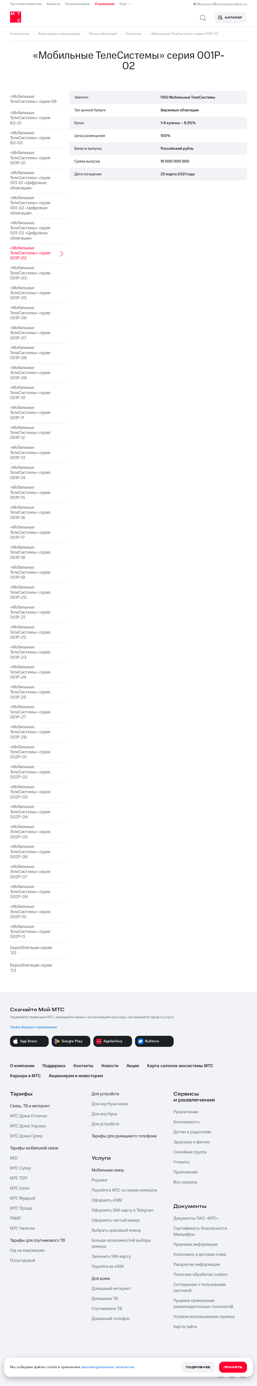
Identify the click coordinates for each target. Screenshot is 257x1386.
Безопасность (186, 1122)
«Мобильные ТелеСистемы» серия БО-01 (30, 118)
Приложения (185, 1172)
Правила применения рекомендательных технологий (203, 1304)
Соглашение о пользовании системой (199, 1288)
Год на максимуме (27, 1251)
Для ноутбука (104, 1114)
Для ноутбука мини (110, 1104)
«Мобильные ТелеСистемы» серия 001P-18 (30, 552)
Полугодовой (22, 1261)
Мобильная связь (108, 1170)
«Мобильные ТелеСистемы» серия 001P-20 (30, 592)
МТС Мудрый (22, 1198)
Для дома (101, 1279)
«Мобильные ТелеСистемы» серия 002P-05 (30, 832)
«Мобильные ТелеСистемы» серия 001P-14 (30, 472)
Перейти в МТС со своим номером (124, 1190)
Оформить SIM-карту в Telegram (123, 1210)
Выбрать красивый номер (116, 1230)
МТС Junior (20, 1188)
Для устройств (105, 1094)
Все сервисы (185, 1182)
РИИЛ (15, 1218)
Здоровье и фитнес (191, 1142)
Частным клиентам (26, 4)
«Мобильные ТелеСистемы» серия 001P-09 (30, 373)
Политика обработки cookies (200, 1275)
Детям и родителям (192, 1132)
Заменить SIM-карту (111, 1257)
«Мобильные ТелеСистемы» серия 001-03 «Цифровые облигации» (30, 231)
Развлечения (185, 1112)
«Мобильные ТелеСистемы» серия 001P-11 (30, 412)
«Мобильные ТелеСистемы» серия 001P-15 (30, 492)
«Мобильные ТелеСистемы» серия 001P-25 (30, 692)
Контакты (83, 1066)
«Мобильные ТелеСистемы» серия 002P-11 (30, 931)
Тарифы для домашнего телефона (124, 1136)
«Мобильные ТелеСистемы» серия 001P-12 (30, 433)
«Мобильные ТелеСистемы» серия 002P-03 (30, 792)
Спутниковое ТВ (107, 1309)
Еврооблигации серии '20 (31, 950)
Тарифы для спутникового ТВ (37, 1240)
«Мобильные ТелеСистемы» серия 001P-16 (30, 512)
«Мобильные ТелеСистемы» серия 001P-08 (30, 352)
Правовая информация (195, 1245)
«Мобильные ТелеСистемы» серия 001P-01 (30, 158)
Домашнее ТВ (105, 1299)
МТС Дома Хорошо (28, 1126)
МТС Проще (21, 1208)
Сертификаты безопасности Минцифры (200, 1231)
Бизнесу (53, 4)
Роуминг (100, 1180)
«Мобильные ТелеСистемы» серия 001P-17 (30, 532)
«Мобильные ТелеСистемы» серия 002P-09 (30, 892)
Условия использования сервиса (204, 1317)
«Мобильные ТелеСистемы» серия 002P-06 (30, 851)
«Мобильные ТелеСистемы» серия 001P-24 (30, 672)
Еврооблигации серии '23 (31, 968)
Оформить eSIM (107, 1200)
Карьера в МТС (25, 1076)
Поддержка (54, 1066)
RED (14, 1158)
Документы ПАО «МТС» (196, 1218)
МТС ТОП (18, 1178)
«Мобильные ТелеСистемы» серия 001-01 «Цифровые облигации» (30, 180)
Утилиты (181, 1162)
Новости (109, 1066)
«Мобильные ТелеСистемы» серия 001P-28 (30, 732)
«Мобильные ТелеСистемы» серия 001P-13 (30, 452)
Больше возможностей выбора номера (121, 1243)
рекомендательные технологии (108, 1367)
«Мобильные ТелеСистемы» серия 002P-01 (30, 752)
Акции (132, 1066)
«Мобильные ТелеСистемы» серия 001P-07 (30, 333)
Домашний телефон (111, 1319)
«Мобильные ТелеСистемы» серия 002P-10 (30, 911)
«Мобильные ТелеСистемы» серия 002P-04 (30, 812)
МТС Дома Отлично (28, 1116)
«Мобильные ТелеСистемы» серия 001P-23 (30, 652)
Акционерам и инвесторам (76, 1076)
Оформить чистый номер (116, 1220)
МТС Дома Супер (26, 1136)
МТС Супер (20, 1168)
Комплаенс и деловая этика (199, 1255)
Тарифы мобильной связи (34, 1148)
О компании (104, 4)
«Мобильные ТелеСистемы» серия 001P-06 (30, 313)
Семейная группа (190, 1152)
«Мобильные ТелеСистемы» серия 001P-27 (30, 712)
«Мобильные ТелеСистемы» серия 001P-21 (30, 612)
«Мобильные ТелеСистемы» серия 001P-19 (30, 572)
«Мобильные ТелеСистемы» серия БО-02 (30, 138)
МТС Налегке (22, 1228)
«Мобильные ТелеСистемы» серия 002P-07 (30, 872)
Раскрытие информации (196, 1265)
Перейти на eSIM (108, 1267)
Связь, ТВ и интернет (30, 1106)
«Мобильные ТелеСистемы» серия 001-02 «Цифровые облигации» (30, 205)
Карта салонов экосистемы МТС (180, 1066)
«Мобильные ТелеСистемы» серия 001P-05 (30, 293)
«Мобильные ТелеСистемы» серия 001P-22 (30, 632)
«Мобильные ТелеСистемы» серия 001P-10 (30, 392)
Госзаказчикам (77, 4)
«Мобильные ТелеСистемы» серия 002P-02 (30, 772)
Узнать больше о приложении (33, 1027)
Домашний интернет (111, 1289)
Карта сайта (185, 1327)
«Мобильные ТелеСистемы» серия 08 (33, 99)
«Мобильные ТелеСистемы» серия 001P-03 (30, 273)
